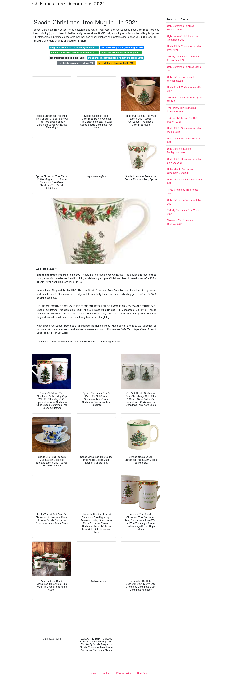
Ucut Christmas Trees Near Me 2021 (184, 140)
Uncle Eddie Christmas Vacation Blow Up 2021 (184, 160)
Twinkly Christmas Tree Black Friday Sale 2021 (183, 58)
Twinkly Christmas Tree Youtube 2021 (184, 211)
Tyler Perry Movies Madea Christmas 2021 (181, 109)
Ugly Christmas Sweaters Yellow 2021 (184, 181)
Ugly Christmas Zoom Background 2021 (179, 150)
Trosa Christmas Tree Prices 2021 (182, 191)
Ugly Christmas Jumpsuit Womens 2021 (180, 78)
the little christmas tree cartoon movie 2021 (74, 52)
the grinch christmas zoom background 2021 (73, 47)
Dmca (92, 673)
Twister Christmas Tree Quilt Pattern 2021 (182, 119)
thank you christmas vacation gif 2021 (121, 52)
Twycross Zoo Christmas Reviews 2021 (180, 222)
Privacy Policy (123, 673)
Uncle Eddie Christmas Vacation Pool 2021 (184, 48)
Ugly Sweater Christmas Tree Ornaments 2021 (183, 37)
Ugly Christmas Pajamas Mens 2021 (184, 68)
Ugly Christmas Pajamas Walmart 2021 (180, 27)
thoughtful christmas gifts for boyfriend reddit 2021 (115, 57)
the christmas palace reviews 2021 (76, 63)
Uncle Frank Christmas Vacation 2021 (184, 89)
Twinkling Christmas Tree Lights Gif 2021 (184, 99)
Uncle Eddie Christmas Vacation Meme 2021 (184, 130)
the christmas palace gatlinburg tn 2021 (122, 47)
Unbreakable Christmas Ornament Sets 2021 (180, 171)
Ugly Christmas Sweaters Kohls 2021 (184, 201)
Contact (106, 673)
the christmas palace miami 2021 (67, 57)
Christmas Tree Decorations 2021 (68, 3)
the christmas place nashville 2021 (116, 63)
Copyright (142, 673)
